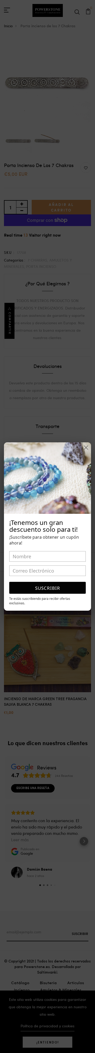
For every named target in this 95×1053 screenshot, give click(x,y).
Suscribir (47, 588)
